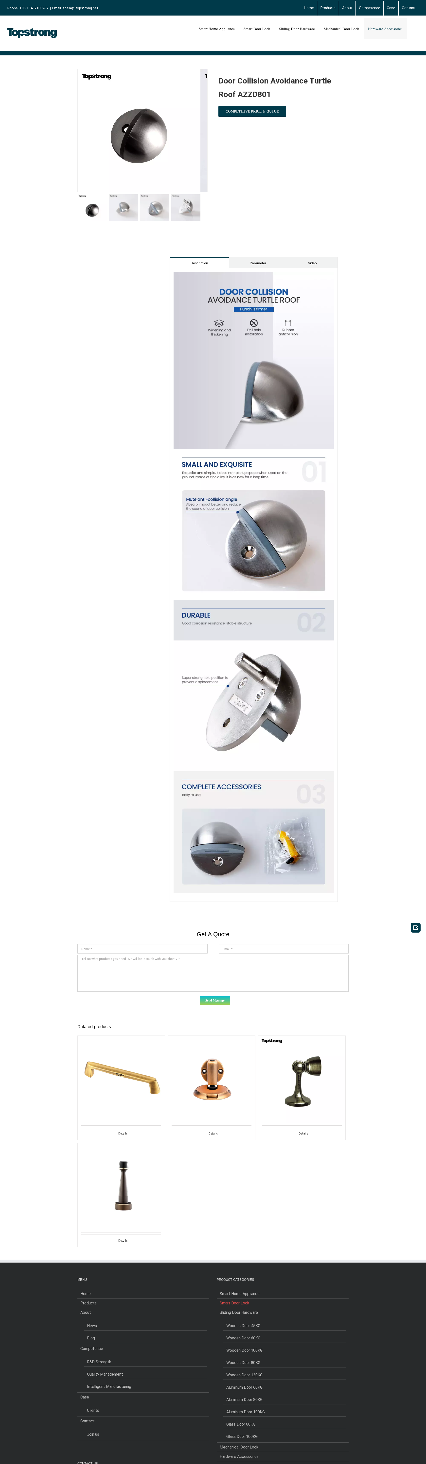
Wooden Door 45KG (243, 1325)
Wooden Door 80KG (243, 1362)
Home (85, 1293)
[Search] (413, 28)
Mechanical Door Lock (239, 1447)
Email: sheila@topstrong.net (75, 8)
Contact (87, 1421)
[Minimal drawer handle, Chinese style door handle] (121, 1068)
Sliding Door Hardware (239, 1312)
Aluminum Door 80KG (244, 1399)
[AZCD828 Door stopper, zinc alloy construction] (121, 1175)
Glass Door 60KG (240, 1424)
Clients (93, 1410)
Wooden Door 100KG (244, 1350)
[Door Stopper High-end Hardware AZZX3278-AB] (301, 1068)
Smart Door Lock (234, 1303)
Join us (93, 1434)
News (92, 1325)
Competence (91, 1348)
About (85, 1312)
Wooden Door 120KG (244, 1375)
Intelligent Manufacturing (109, 1386)
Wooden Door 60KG (243, 1338)
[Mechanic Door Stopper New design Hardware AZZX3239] (211, 1068)
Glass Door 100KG (242, 1436)
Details (123, 1133)
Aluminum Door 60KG (244, 1387)
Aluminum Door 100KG (245, 1412)
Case (84, 1397)
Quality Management (105, 1374)
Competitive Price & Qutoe (252, 111)
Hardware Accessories (239, 1456)
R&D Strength (99, 1362)
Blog (91, 1338)
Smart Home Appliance (240, 1293)
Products (88, 1303)
